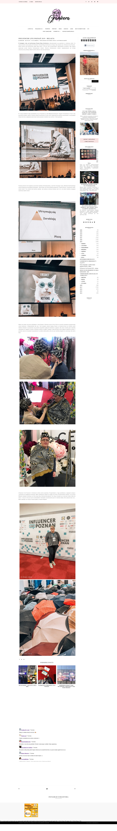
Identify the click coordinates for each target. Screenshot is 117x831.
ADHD (71, 28)
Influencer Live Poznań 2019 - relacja (89, 268)
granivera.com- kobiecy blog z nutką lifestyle (34, 822)
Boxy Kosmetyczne (80, 28)
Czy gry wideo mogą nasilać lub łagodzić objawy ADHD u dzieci (89, 112)
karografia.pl (95, 822)
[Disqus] (47, 710)
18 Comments (36, 40)
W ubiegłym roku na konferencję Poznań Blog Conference (34, 43)
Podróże (47, 28)
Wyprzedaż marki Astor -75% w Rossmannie (89, 185)
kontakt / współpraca (89, 139)
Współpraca (38, 1)
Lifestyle (30, 28)
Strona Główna (23, 1)
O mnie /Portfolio (89, 141)
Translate (93, 89)
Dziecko (66, 28)
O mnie (31, 1)
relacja (55, 40)
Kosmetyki (57, 31)
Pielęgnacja (39, 28)
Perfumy (54, 28)
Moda (60, 28)
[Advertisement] (47, 772)
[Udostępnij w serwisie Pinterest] (24, 660)
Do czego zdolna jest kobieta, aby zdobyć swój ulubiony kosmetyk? (89, 207)
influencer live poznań (46, 40)
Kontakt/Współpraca (68, 31)
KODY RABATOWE (47, 31)
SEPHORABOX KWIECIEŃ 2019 (87, 259)
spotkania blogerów (62, 40)
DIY (88, 28)
